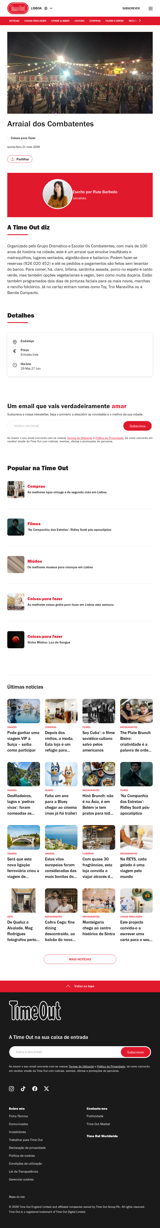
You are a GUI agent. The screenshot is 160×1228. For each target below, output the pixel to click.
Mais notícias (80, 959)
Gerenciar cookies (21, 1180)
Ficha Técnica (18, 1116)
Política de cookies (22, 1156)
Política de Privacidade (109, 438)
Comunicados (18, 1124)
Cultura (79, 21)
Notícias (14, 21)
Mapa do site (17, 1197)
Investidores (17, 1132)
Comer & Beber (60, 21)
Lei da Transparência (23, 1172)
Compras (95, 21)
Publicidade (95, 1116)
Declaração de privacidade (27, 1148)
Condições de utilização (25, 1164)
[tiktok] (23, 1088)
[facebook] (34, 1088)
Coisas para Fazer (35, 21)
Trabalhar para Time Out (26, 1140)
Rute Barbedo (105, 193)
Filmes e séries (115, 21)
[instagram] (11, 1088)
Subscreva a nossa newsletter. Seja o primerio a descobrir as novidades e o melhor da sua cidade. (75, 414)
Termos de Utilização (79, 438)
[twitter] (46, 1088)
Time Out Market (98, 1124)
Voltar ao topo (84, 986)
